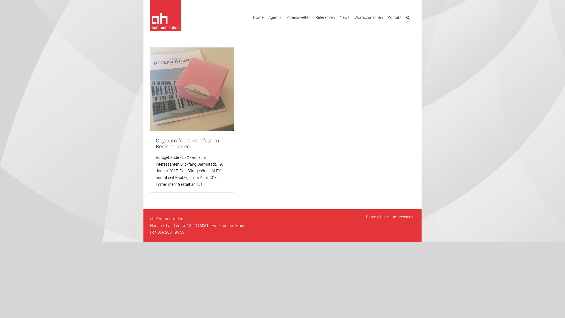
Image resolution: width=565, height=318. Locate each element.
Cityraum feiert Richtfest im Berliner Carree (187, 144)
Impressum (403, 217)
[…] (199, 184)
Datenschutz (377, 217)
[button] (408, 17)
